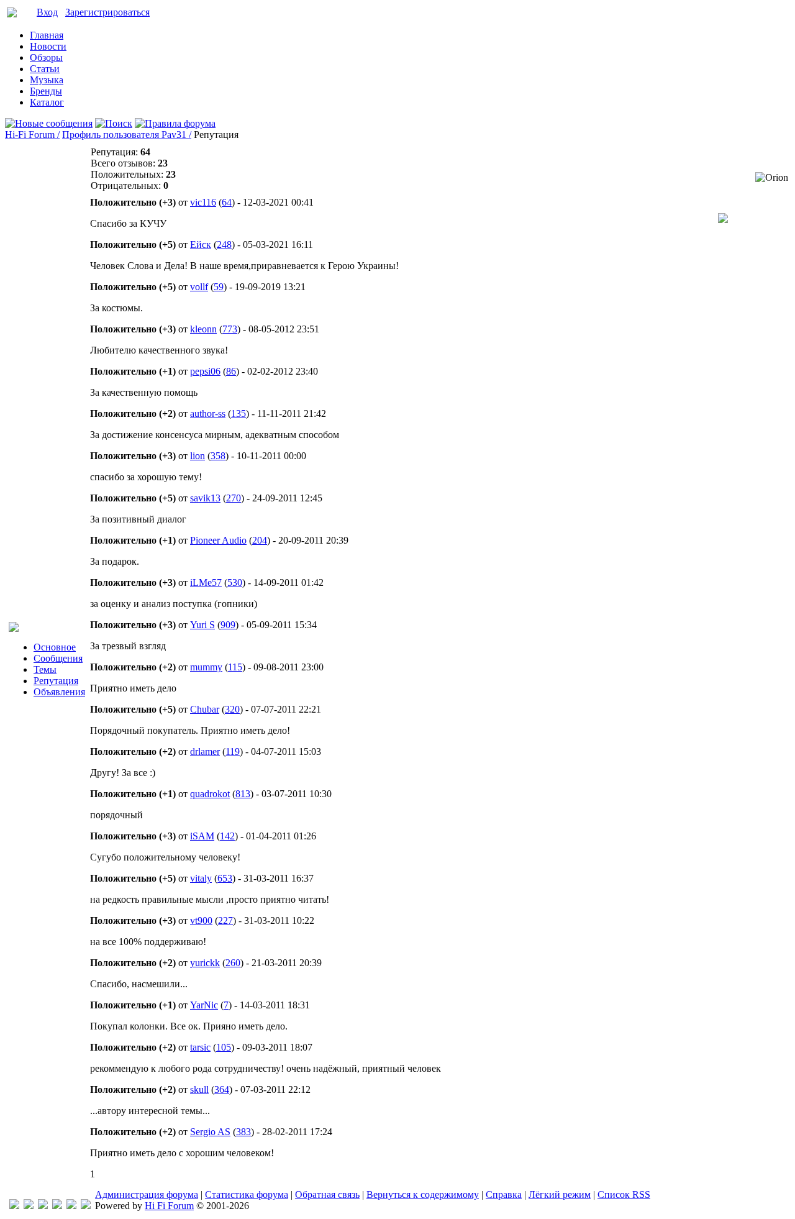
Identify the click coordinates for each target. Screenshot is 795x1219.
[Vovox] (86, 1205)
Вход (47, 12)
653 (224, 878)
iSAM (202, 836)
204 (259, 540)
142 (227, 836)
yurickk (205, 962)
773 (229, 329)
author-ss (207, 413)
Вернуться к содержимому (422, 1194)
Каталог (47, 102)
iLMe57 (206, 582)
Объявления (59, 692)
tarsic (200, 1047)
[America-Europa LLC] (29, 1205)
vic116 (203, 202)
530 (234, 582)
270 (233, 498)
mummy (206, 667)
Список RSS (623, 1194)
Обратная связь (327, 1194)
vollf (199, 286)
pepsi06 (205, 371)
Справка (504, 1194)
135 (238, 413)
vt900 (201, 920)
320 (232, 709)
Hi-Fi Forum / (32, 134)
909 (227, 624)
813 (242, 793)
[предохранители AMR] (14, 1205)
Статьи (45, 68)
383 (243, 1131)
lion (197, 455)
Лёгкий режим (560, 1194)
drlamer (205, 751)
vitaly (201, 878)
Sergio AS (210, 1131)
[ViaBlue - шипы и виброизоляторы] (71, 1205)
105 (223, 1047)
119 (232, 751)
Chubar (204, 709)
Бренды (46, 91)
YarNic (204, 1005)
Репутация (56, 680)
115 (235, 667)
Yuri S (202, 624)
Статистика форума (246, 1194)
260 (232, 962)
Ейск (200, 244)
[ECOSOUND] (57, 1205)
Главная (46, 35)
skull (199, 1089)
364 (221, 1089)
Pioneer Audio (218, 540)
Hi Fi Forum (169, 1205)
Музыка (46, 80)
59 (219, 286)
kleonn (203, 329)
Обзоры (46, 57)
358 (218, 455)
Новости (48, 46)
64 (227, 202)
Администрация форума (146, 1194)
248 (224, 244)
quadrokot (210, 793)
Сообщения (58, 658)
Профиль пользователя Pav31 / (126, 134)
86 (231, 371)
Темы (45, 669)
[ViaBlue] (43, 1205)
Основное (55, 647)
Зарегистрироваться (107, 12)
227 (225, 920)
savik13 (205, 498)
